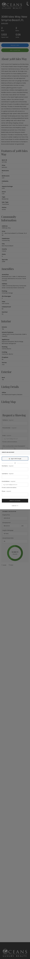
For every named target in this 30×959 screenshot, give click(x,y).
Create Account (15, 500)
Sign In (14, 505)
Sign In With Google (16, 458)
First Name (7, 466)
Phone (6, 491)
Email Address (8, 481)
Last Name (7, 473)
